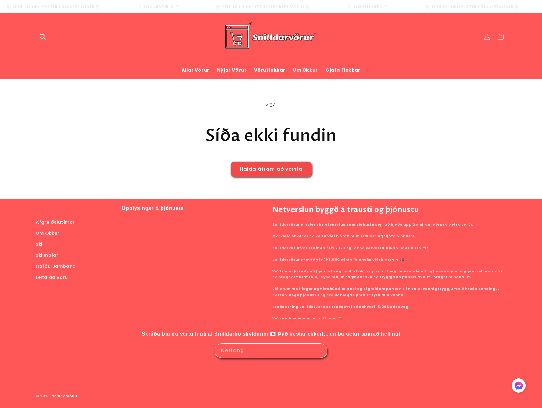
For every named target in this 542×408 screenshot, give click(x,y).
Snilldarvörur (64, 396)
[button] (43, 37)
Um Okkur (48, 233)
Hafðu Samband (56, 266)
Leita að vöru (52, 277)
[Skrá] (320, 350)
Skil (40, 244)
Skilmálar (47, 255)
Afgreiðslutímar (55, 222)
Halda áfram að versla (271, 169)
